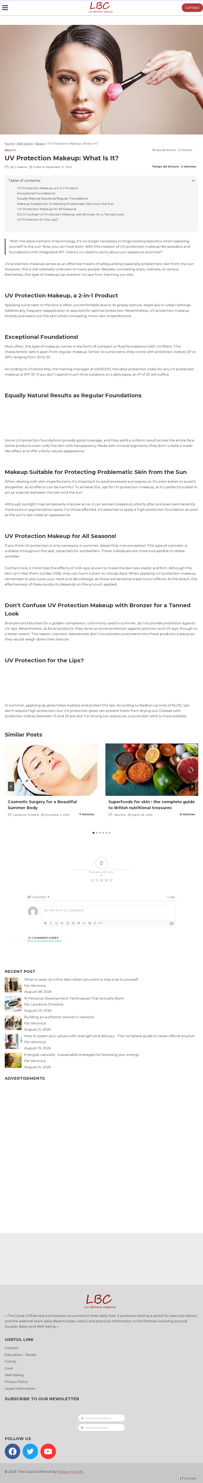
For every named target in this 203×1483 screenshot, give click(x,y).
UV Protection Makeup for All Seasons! (46, 209)
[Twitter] (30, 1451)
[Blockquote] (78, 923)
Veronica (120, 814)
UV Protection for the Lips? (37, 219)
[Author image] (7, 167)
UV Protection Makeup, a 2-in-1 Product (47, 188)
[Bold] (45, 923)
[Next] (192, 786)
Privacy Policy (16, 1382)
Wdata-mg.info (70, 1472)
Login (171, 897)
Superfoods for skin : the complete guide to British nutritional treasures (151, 804)
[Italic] (51, 923)
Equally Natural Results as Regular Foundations (52, 198)
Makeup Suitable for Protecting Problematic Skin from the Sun (65, 204)
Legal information (20, 1388)
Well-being (14, 1375)
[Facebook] (12, 1451)
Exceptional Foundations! (36, 193)
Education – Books (20, 1355)
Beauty (10, 150)
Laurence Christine (26, 814)
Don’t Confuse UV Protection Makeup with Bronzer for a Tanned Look (70, 214)
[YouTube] (48, 1451)
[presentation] (51, 769)
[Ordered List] (67, 923)
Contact (192, 7)
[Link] (90, 923)
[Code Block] (84, 923)
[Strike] (62, 923)
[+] (100, 922)
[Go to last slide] (11, 786)
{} (95, 922)
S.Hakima (20, 167)
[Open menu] (5, 7)
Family (10, 1361)
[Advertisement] (78, 418)
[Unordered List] (73, 923)
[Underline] (56, 923)
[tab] (94, 833)
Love (9, 1368)
